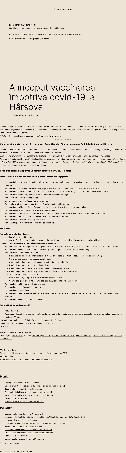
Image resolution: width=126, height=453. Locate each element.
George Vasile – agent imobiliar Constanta (23, 414)
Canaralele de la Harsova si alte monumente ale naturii (28, 392)
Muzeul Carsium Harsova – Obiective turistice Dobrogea (29, 395)
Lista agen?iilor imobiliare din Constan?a (22, 417)
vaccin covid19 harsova (103, 335)
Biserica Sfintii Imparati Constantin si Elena (23, 389)
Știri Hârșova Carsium (22, 25)
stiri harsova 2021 (84, 335)
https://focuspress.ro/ (15, 323)
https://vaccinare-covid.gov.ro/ (39, 323)
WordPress (27, 451)
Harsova (27, 332)
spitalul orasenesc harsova (63, 335)
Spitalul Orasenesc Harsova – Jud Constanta (44, 320)
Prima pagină (14, 34)
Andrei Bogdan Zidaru (41, 335)
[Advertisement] (63, 66)
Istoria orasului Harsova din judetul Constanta (29, 39)
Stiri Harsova (17, 335)
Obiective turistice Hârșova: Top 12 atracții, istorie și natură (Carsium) (53, 34)
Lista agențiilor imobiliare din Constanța (22, 383)
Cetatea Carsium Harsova (16, 398)
